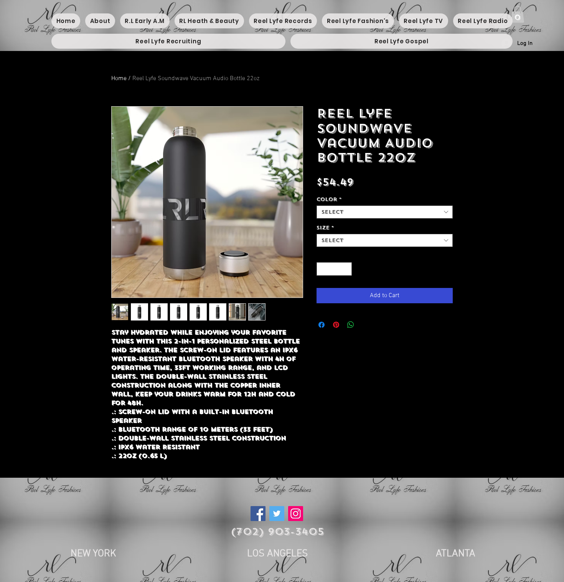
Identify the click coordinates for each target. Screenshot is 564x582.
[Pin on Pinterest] (336, 324)
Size (325, 228)
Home (119, 78)
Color (329, 199)
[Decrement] (322, 269)
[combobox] (385, 212)
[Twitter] (276, 513)
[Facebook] (258, 513)
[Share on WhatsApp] (350, 324)
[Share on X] (365, 324)
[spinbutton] (334, 269)
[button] (517, 14)
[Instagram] (295, 513)
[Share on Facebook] (321, 324)
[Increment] (346, 269)
